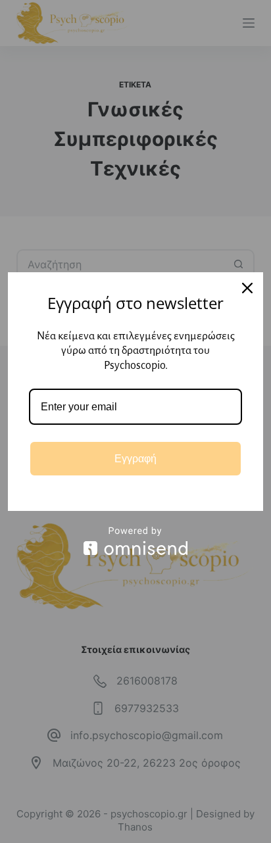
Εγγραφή (135, 458)
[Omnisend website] (135, 541)
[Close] (247, 288)
